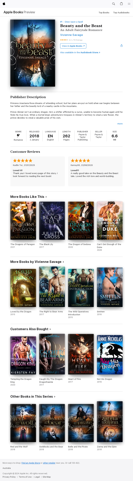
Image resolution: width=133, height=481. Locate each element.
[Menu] (129, 4)
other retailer (49, 463)
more (120, 123)
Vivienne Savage (71, 34)
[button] (113, 4)
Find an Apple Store (31, 463)
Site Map (47, 477)
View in (72, 46)
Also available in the (79, 52)
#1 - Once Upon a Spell (71, 22)
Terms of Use (25, 477)
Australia (7, 468)
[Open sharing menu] (122, 46)
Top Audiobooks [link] (121, 12)
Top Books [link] (104, 12)
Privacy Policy (9, 477)
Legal (37, 477)
